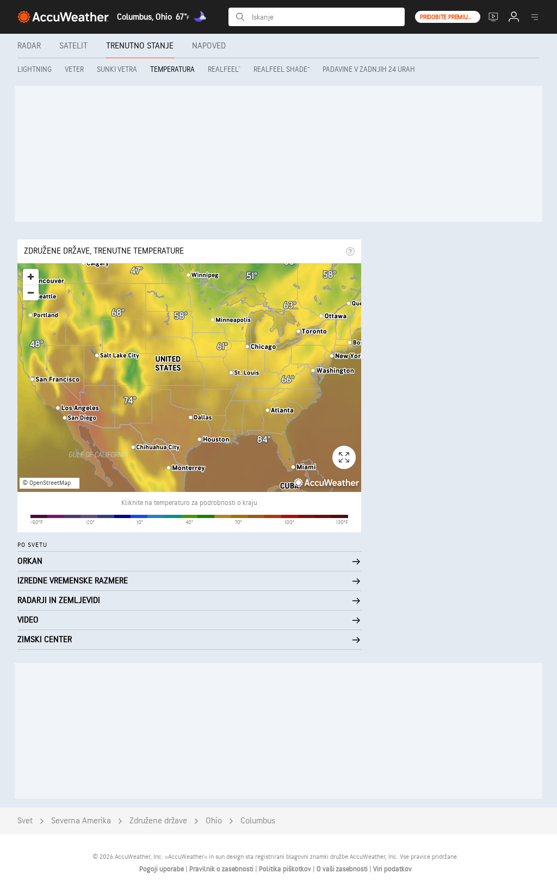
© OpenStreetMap (46, 483)
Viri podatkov (392, 869)
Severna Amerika (81, 821)
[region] (189, 377)
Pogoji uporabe (162, 869)
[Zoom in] (31, 277)
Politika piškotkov (286, 869)
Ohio (214, 821)
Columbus (257, 821)
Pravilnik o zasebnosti (222, 869)
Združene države (158, 821)
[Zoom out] (31, 292)
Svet (25, 821)
